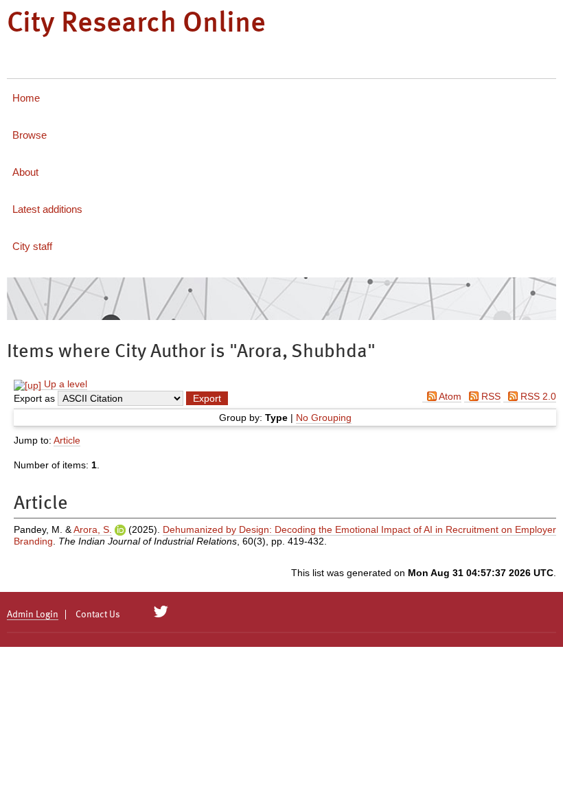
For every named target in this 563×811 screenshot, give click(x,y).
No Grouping (324, 417)
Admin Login (32, 614)
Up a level (64, 383)
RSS (490, 396)
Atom (449, 396)
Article (67, 440)
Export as (34, 398)
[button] (207, 398)
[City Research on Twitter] (161, 611)
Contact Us (98, 614)
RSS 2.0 (537, 396)
